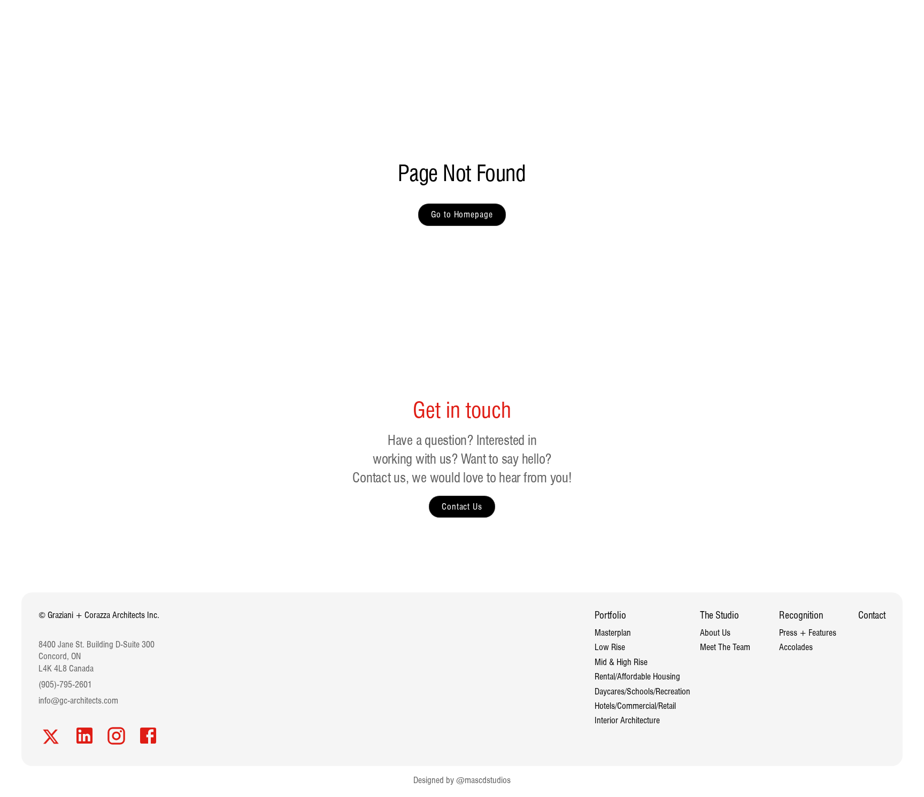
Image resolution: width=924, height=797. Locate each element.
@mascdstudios (483, 780)
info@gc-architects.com (78, 701)
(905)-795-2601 (65, 684)
